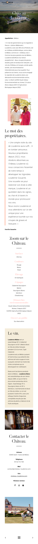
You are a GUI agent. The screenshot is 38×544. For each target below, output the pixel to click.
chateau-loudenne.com (19, 476)
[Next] (28, 512)
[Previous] (10, 512)
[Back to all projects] (19, 537)
